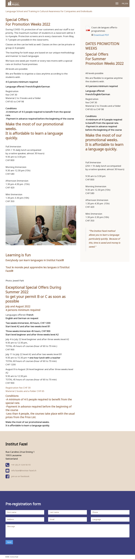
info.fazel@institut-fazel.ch (23, 470)
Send (9, 542)
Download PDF (87, 28)
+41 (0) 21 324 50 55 (21, 464)
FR (123, 3)
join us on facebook (20, 476)
